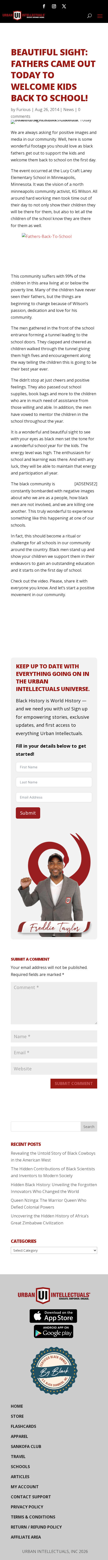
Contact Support (31, 1497)
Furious (23, 109)
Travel (18, 1456)
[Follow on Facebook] (44, 6)
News (68, 109)
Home (17, 1406)
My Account (25, 1487)
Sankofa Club (26, 1446)
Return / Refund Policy (36, 1527)
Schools (20, 1466)
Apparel (19, 1436)
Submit (28, 813)
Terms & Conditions (33, 1517)
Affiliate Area (26, 1537)
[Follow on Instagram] (54, 6)
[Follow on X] (64, 6)
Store (17, 1416)
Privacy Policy (27, 1507)
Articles (20, 1476)
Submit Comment (74, 1083)
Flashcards (23, 1426)
